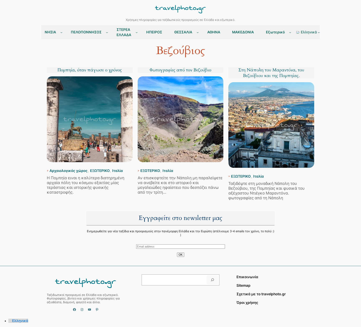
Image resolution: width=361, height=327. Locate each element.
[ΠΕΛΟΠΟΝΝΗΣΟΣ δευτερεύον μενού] (107, 32)
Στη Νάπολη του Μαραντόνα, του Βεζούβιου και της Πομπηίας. (271, 72)
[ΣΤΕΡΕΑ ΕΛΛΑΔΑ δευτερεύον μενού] (137, 32)
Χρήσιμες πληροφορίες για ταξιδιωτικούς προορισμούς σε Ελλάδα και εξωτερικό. (180, 19)
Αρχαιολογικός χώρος (69, 171)
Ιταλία (117, 171)
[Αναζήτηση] (212, 279)
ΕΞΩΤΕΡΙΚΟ (100, 171)
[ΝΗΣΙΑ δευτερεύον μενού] (61, 32)
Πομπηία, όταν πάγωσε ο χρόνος (89, 70)
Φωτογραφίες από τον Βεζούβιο (180, 70)
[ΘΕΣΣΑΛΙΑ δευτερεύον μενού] (198, 32)
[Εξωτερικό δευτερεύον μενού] (290, 32)
